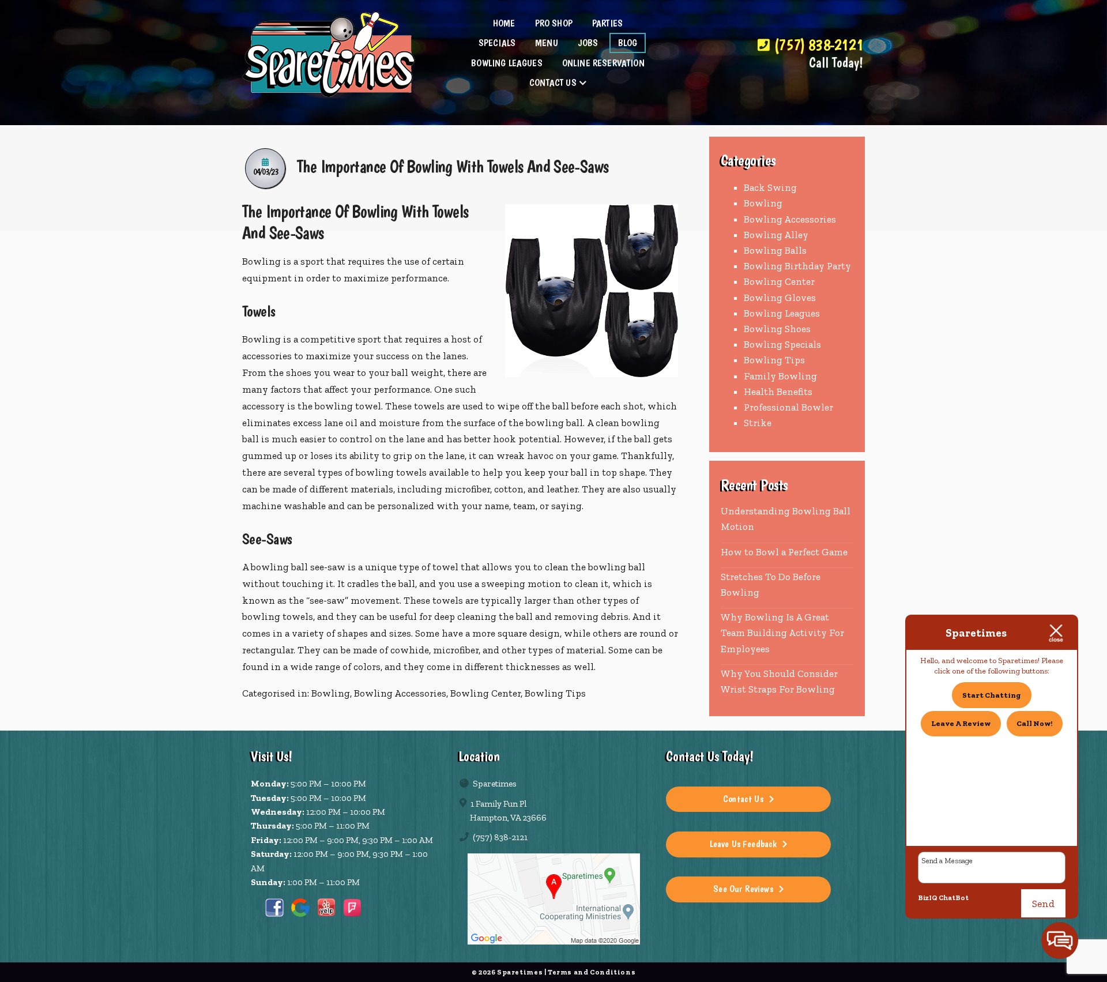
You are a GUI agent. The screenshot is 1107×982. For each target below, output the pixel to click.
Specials (497, 42)
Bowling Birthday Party (797, 266)
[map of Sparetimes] (553, 899)
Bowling (261, 339)
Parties (607, 23)
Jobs (588, 42)
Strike (757, 422)
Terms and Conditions (591, 972)
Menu (546, 42)
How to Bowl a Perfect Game (784, 552)
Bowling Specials (782, 344)
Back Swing (770, 187)
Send (1043, 903)
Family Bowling (780, 376)
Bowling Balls (775, 250)
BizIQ (927, 898)
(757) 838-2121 (816, 45)
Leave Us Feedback (743, 843)
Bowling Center (485, 693)
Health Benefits (778, 391)
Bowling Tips (555, 693)
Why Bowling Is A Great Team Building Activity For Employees (782, 632)
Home (504, 23)
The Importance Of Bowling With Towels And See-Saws (452, 166)
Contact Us (553, 82)
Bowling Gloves (780, 297)
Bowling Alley (776, 234)
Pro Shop (554, 23)
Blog (628, 42)
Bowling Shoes (777, 328)
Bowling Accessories (400, 693)
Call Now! (1034, 723)
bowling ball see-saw (298, 567)
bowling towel (348, 406)
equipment (267, 278)
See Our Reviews (743, 888)
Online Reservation (603, 63)
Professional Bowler (788, 407)
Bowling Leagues (507, 63)
